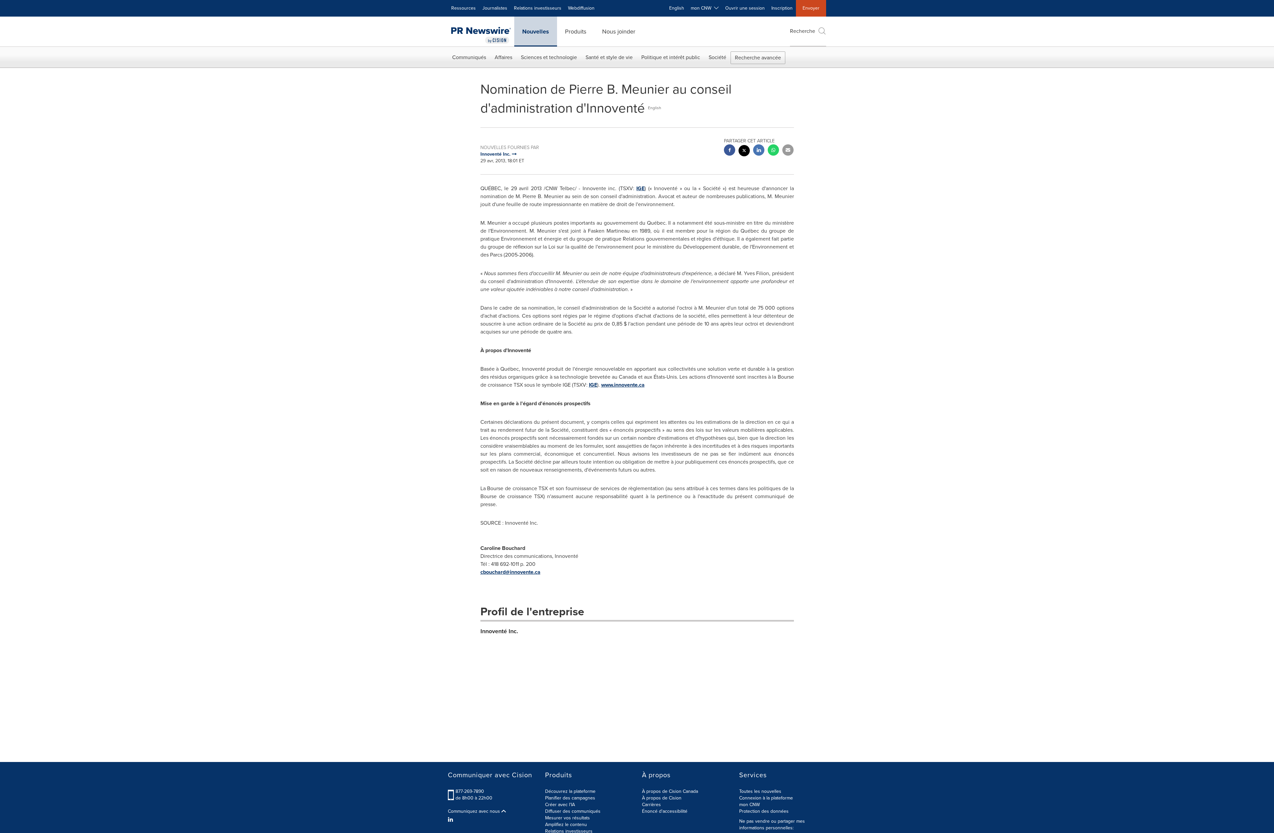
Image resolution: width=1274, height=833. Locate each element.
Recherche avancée (758, 57)
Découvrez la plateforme (570, 791)
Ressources (463, 8)
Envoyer (811, 8)
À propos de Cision (661, 798)
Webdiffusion (581, 8)
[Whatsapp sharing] (773, 150)
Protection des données (764, 811)
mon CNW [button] (702, 8)
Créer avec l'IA (560, 804)
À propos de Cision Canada (670, 791)
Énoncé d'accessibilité (664, 811)
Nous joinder (618, 31)
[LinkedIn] (451, 819)
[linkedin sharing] (758, 150)
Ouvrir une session (745, 8)
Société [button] (717, 57)
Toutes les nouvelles (760, 791)
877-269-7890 (470, 791)
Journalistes (494, 8)
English (676, 8)
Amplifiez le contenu (566, 824)
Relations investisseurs (537, 8)
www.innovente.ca (623, 385)
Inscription (782, 8)
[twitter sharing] (744, 151)
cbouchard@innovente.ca (510, 572)
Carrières (651, 804)
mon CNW (749, 804)
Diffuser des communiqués (573, 811)
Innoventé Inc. (499, 631)
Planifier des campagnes (570, 798)
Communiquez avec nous (474, 811)
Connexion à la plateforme (766, 798)
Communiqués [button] (469, 57)
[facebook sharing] (729, 150)
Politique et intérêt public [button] (670, 57)
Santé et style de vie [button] (609, 57)
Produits (575, 31)
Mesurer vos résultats (567, 817)
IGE (640, 188)
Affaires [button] (503, 57)
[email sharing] (788, 150)
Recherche (802, 31)
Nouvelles (535, 31)
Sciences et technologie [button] (549, 57)
